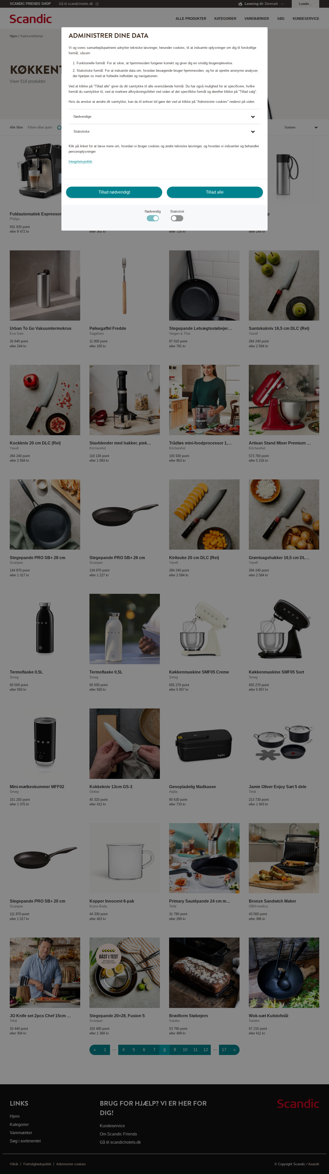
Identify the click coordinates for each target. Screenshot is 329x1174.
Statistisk (177, 211)
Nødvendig (153, 211)
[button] (164, 116)
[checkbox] (177, 219)
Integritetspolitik (80, 161)
